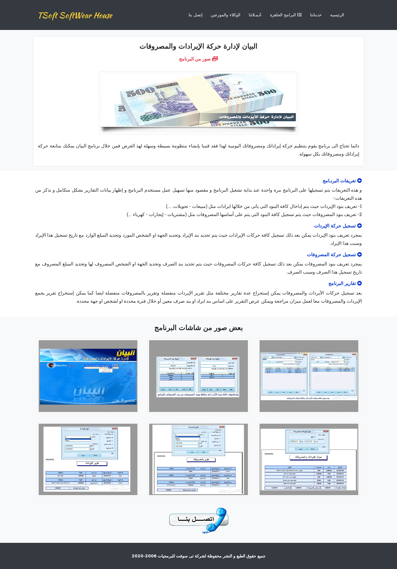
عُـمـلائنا (255, 14)
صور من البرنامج (195, 59)
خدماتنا (316, 14)
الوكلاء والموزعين (225, 14)
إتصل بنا (196, 14)
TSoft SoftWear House (74, 15)
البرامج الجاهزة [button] (283, 14)
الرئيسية (337, 14)
